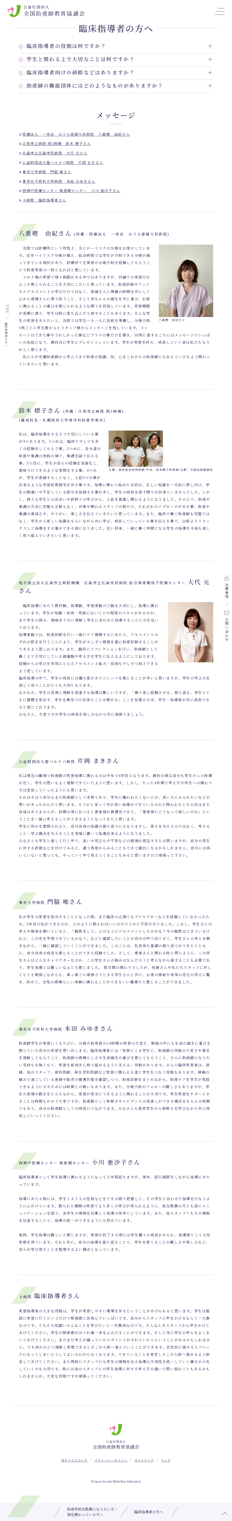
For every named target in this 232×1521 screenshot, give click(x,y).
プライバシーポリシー (111, 1460)
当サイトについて (74, 1460)
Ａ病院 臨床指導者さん (44, 200)
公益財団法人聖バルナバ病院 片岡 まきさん (62, 162)
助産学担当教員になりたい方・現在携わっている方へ (92, 1512)
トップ (6, 308)
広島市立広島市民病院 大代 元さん (54, 153)
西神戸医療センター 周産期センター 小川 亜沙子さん (71, 190)
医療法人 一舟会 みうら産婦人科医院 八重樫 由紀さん (76, 134)
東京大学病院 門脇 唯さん (47, 171)
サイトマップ (144, 1460)
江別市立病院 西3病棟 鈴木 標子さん (56, 143)
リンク (166, 1460)
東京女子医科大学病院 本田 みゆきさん (58, 181)
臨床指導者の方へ (148, 1511)
